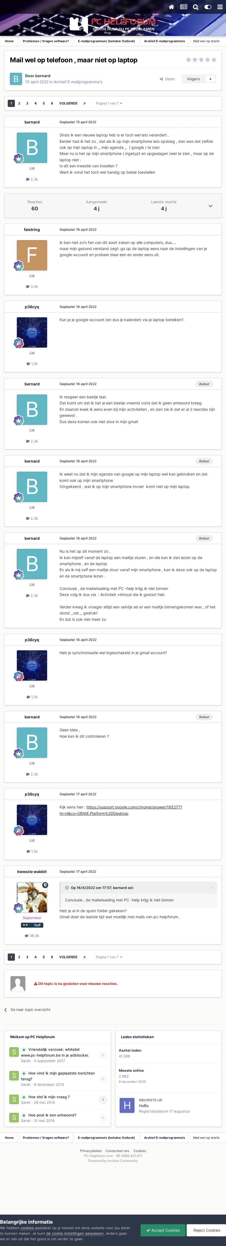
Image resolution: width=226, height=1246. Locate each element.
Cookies (139, 1151)
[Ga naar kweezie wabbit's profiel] (32, 897)
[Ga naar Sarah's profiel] (14, 1052)
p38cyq (32, 306)
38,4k (33, 935)
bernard (42, 75)
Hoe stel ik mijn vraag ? (49, 1097)
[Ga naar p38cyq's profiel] (32, 332)
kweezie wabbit (32, 871)
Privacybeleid (90, 1151)
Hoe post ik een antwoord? (52, 1115)
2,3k (33, 179)
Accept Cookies (165, 1230)
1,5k (34, 363)
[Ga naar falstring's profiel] (32, 255)
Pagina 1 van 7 (108, 103)
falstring (32, 229)
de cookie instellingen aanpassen (75, 1233)
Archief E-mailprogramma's (78, 81)
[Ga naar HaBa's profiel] (127, 1105)
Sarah (26, 1061)
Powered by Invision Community (113, 1161)
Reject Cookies (206, 1230)
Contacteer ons (117, 1151)
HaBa (144, 1105)
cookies (27, 1228)
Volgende (68, 103)
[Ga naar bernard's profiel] (16, 79)
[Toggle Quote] (67, 887)
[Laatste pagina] (84, 103)
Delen (169, 79)
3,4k (33, 286)
